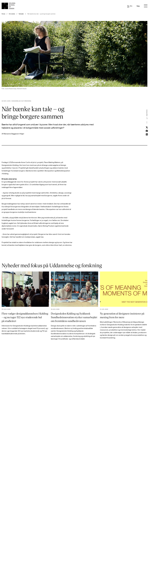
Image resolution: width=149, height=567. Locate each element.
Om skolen (12, 14)
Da (128, 6)
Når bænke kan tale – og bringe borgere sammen (41, 14)
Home (3, 14)
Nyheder (21, 14)
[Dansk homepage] (8, 6)
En (131, 6)
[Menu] (145, 6)
